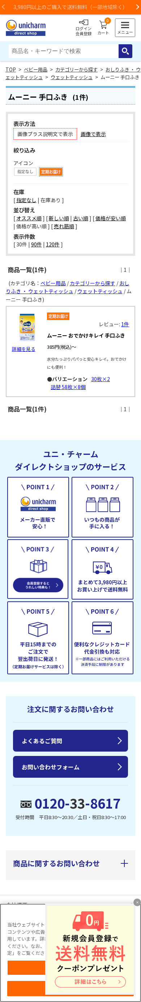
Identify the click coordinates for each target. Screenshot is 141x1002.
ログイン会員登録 (83, 30)
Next (137, 7)
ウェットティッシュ (72, 77)
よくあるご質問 (42, 740)
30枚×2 (100, 379)
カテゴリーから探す (76, 69)
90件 (36, 244)
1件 (125, 324)
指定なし (26, 200)
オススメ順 (29, 218)
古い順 (80, 218)
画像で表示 (93, 134)
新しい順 (59, 218)
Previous (3, 7)
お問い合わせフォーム (51, 766)
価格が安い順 (110, 218)
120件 (53, 244)
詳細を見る (23, 348)
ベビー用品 (35, 69)
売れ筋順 (64, 226)
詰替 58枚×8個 (68, 386)
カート (103, 28)
